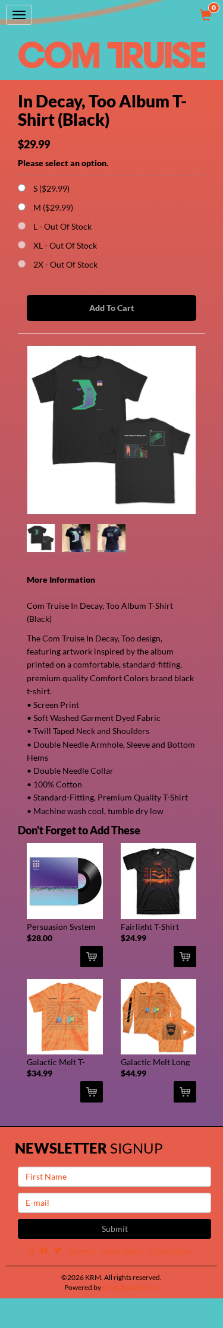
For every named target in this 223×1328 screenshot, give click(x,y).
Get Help (81, 1250)
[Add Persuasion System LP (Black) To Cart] (91, 956)
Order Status (122, 1250)
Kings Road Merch (130, 1287)
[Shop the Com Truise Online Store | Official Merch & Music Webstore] (111, 55)
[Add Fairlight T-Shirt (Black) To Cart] (185, 956)
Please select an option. (63, 163)
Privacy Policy (169, 1250)
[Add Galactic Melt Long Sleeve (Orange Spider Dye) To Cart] (185, 1092)
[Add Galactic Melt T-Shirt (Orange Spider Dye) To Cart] (91, 1092)
